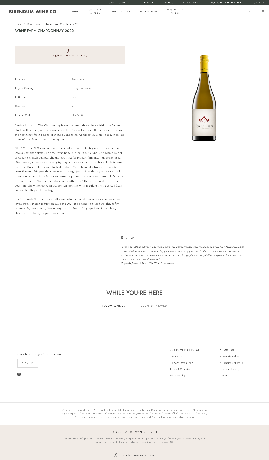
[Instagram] (19, 375)
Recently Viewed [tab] (153, 306)
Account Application (226, 2)
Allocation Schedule (231, 363)
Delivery (147, 2)
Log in (124, 455)
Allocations (192, 2)
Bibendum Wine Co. (124, 432)
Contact (258, 2)
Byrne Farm (34, 24)
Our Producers (120, 2)
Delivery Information (181, 363)
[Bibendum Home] (33, 12)
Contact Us (176, 357)
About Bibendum (229, 357)
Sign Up (27, 363)
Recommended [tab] (114, 306)
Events (168, 2)
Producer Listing (229, 369)
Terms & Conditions (181, 369)
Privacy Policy (177, 375)
